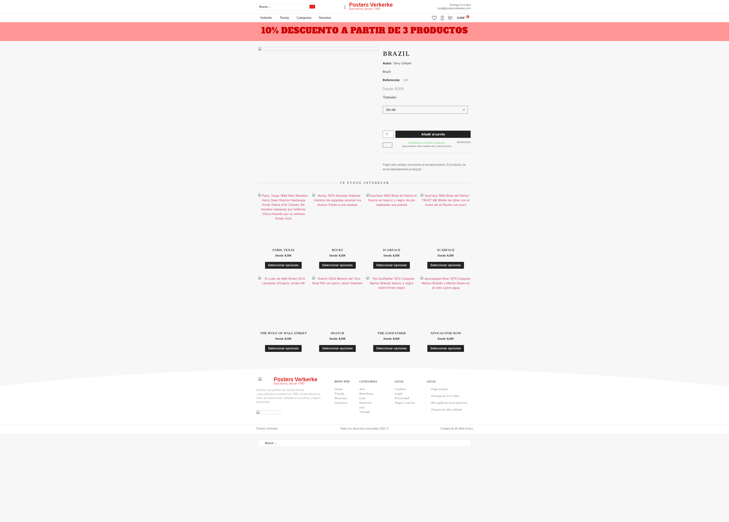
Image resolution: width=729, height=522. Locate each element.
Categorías (304, 17)
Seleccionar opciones (283, 265)
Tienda (284, 17)
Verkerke (266, 17)
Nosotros (325, 17)
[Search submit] (312, 7)
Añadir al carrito (433, 134)
